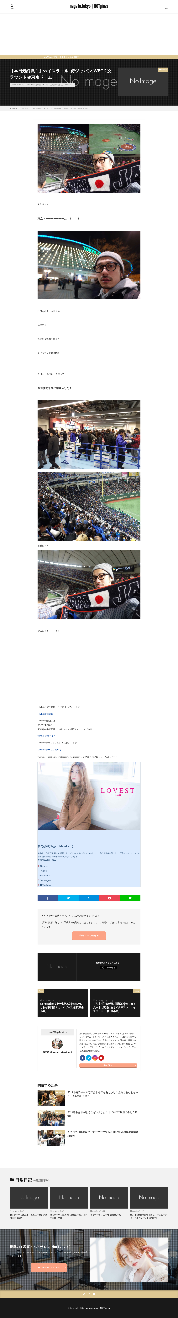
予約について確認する (89, 935)
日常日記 (48, 85)
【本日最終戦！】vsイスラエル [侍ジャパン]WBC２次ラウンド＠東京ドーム (60, 108)
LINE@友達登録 (45, 714)
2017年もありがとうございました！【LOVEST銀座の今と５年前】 (102, 1114)
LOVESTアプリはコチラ (49, 750)
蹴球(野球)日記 (57, 85)
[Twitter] (68, 898)
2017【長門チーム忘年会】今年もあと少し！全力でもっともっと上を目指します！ (102, 1094)
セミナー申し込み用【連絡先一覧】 (106, 1214)
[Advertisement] (89, 34)
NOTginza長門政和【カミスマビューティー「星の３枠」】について (148, 1216)
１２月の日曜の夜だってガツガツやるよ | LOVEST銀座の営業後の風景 (103, 1133)
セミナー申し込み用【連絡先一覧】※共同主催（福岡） (28, 1216)
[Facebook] (48, 898)
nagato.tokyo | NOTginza (89, 6)
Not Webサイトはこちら (49, 1267)
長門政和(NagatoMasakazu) (55, 846)
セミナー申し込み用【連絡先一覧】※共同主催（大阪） (68, 1216)
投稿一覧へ (107, 1065)
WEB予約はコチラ (47, 736)
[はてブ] (89, 898)
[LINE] (130, 898)
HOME (14, 108)
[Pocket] (109, 898)
